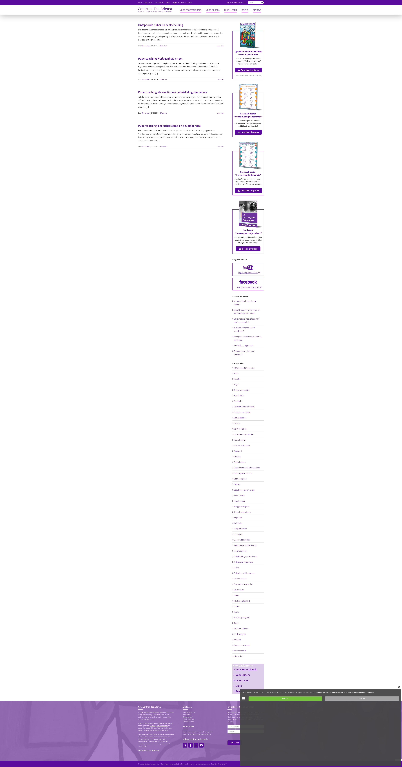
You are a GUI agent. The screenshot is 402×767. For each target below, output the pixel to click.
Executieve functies (242, 445)
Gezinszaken (239, 495)
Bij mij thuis (239, 395)
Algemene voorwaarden (171, 764)
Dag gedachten (240, 417)
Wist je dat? (238, 656)
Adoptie (237, 379)
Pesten (237, 595)
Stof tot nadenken (241, 628)
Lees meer (220, 46)
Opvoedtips (239, 589)
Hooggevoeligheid (242, 506)
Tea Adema (145, 46)
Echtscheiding (240, 440)
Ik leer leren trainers (242, 512)
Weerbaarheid (240, 650)
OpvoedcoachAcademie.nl (235, 2)
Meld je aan (235, 743)
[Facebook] (190, 745)
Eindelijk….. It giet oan (243, 345)
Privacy (162, 764)
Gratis (239, 685)
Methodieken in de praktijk (245, 545)
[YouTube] (201, 745)
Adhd (236, 373)
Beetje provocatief (241, 390)
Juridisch (238, 523)
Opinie (236, 567)
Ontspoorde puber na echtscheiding (160, 25)
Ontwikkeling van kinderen (245, 556)
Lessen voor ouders (242, 539)
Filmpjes (237, 456)
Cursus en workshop (242, 412)
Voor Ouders (243, 675)
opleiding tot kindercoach (159, 726)
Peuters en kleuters (242, 600)
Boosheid (238, 401)
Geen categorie (240, 478)
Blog (184, 719)
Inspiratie (238, 517)
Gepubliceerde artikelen (244, 489)
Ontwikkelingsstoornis (243, 562)
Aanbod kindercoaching (244, 367)
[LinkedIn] (196, 745)
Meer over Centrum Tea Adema (148, 750)
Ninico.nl (186, 734)
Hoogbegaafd (239, 501)
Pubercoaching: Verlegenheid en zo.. (160, 58)
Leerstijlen (238, 534)
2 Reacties (163, 46)
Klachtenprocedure (184, 764)
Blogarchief (191, 719)
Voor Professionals (246, 669)
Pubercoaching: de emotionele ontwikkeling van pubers (172, 92)
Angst (236, 384)
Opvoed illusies (240, 578)
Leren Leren (242, 680)
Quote (236, 612)
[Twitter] (185, 745)
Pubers (237, 606)
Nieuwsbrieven (240, 551)
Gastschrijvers (239, 462)
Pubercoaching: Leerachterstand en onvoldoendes (169, 126)
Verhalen (237, 639)
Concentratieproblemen (244, 406)
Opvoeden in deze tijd (243, 584)
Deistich (237, 423)
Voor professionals (189, 712)
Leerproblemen (240, 528)
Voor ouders (187, 714)
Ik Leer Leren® (187, 717)
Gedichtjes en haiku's (243, 473)
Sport (236, 623)
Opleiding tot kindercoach (245, 573)
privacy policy (298, 692)
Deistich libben (240, 428)
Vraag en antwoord (242, 645)
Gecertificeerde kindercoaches (247, 467)
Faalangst (238, 451)
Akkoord (285, 698)
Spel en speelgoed (241, 617)
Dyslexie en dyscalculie (243, 434)
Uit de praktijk (240, 634)
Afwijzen (362, 698)
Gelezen (237, 484)
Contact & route (188, 722)
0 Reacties (163, 79)
